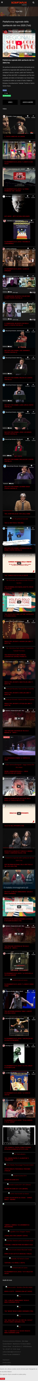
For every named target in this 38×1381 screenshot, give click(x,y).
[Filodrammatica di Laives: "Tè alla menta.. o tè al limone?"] (19, 1108)
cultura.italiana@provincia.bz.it (12, 1352)
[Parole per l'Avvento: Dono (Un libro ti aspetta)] (19, 688)
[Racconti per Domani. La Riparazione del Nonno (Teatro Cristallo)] (19, 536)
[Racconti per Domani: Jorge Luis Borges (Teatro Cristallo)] (19, 420)
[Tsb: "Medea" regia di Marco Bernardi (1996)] (19, 1307)
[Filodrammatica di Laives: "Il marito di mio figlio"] (19, 149)
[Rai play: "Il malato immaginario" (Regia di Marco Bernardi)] (19, 879)
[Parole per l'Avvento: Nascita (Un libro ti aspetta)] (19, 669)
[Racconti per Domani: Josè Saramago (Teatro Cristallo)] (19, 338)
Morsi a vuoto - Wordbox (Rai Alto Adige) (18, 1291)
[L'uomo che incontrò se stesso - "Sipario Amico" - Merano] (19, 1193)
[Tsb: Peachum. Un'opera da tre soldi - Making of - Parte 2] (19, 934)
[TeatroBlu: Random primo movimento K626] (19, 1240)
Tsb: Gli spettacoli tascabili (14, 523)
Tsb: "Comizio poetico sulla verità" (16, 575)
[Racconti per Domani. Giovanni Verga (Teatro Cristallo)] (19, 474)
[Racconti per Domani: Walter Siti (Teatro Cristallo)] (19, 365)
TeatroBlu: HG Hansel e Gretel (14, 1263)
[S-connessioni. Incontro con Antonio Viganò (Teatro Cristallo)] (19, 284)
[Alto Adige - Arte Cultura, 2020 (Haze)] (19, 204)
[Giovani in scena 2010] (19, 1175)
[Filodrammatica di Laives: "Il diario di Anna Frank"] (19, 980)
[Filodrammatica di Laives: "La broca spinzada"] (19, 256)
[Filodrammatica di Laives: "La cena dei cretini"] (19, 1080)
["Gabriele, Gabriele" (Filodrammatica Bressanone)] (19, 1212)
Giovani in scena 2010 (11, 1180)
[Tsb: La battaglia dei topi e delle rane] (19, 501)
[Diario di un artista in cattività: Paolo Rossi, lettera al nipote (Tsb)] (19, 786)
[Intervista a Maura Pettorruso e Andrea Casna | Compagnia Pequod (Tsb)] (19, 839)
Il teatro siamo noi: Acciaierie (14, 136)
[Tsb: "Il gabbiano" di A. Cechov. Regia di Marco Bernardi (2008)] (19, 1327)
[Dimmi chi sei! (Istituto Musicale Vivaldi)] (19, 1249)
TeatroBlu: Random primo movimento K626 (18, 1244)
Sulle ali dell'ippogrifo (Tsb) (14, 826)
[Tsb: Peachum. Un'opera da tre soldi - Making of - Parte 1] (19, 718)
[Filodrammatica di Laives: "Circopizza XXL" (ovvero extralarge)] (19, 1026)
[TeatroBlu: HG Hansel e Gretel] (19, 1258)
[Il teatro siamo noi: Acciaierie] (19, 124)
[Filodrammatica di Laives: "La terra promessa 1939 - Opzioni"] (19, 176)
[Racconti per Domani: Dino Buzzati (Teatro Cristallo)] (19, 447)
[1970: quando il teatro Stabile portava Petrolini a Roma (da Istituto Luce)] (19, 1135)
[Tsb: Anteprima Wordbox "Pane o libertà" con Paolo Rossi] (19, 999)
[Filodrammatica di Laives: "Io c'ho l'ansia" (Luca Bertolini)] (19, 1053)
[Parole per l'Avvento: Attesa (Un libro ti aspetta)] (19, 699)
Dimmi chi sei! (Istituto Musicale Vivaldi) (18, 1254)
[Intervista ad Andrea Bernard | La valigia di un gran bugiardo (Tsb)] (19, 906)
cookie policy (7, 1365)
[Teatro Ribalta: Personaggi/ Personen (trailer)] (19, 1165)
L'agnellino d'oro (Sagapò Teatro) (16, 1236)
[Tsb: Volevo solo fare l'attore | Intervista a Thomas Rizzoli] (19, 602)
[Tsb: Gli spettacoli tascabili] (19, 518)
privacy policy (7, 1362)
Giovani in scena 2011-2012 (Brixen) (16, 1189)
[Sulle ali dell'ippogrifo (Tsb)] (19, 813)
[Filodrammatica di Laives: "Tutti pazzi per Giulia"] (19, 1267)
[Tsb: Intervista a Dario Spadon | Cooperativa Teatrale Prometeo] (19, 649)
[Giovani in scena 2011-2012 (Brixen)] (19, 1184)
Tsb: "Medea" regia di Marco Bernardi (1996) (18, 1311)
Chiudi (2, 1379)
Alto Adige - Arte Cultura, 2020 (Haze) (17, 216)
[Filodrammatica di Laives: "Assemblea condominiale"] (19, 229)
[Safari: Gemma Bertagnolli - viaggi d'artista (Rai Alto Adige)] (19, 766)
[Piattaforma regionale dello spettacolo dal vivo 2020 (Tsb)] (19, 859)
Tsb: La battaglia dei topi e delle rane (17, 514)
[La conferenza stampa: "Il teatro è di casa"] (19, 745)
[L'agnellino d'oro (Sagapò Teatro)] (19, 1231)
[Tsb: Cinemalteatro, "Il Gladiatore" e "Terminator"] (19, 1154)
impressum (6, 1360)
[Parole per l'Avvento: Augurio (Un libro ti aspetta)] (19, 629)
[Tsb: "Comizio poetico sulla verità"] (19, 563)
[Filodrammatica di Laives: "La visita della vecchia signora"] (19, 961)
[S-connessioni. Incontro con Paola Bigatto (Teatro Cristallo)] (19, 311)
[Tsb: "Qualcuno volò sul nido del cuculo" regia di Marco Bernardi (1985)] (19, 1316)
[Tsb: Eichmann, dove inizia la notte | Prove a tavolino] (19, 581)
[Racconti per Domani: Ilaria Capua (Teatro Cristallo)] (19, 392)
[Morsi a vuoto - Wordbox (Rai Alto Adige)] (19, 1287)
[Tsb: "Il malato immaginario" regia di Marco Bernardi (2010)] (19, 1296)
